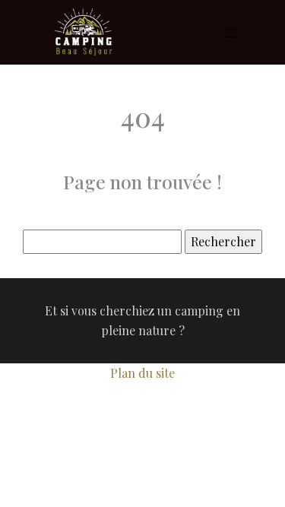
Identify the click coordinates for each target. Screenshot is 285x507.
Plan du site (142, 373)
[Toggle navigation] (231, 32)
